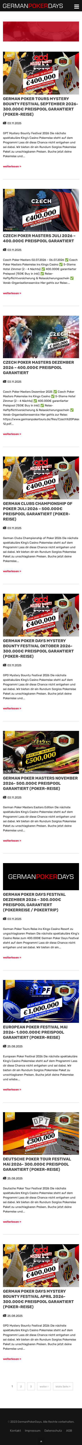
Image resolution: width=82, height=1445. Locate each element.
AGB (69, 1430)
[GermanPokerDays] (33, 5)
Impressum (32, 1430)
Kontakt (15, 1430)
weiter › (44, 1386)
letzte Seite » (63, 1386)
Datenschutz (53, 1430)
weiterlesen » (12, 166)
